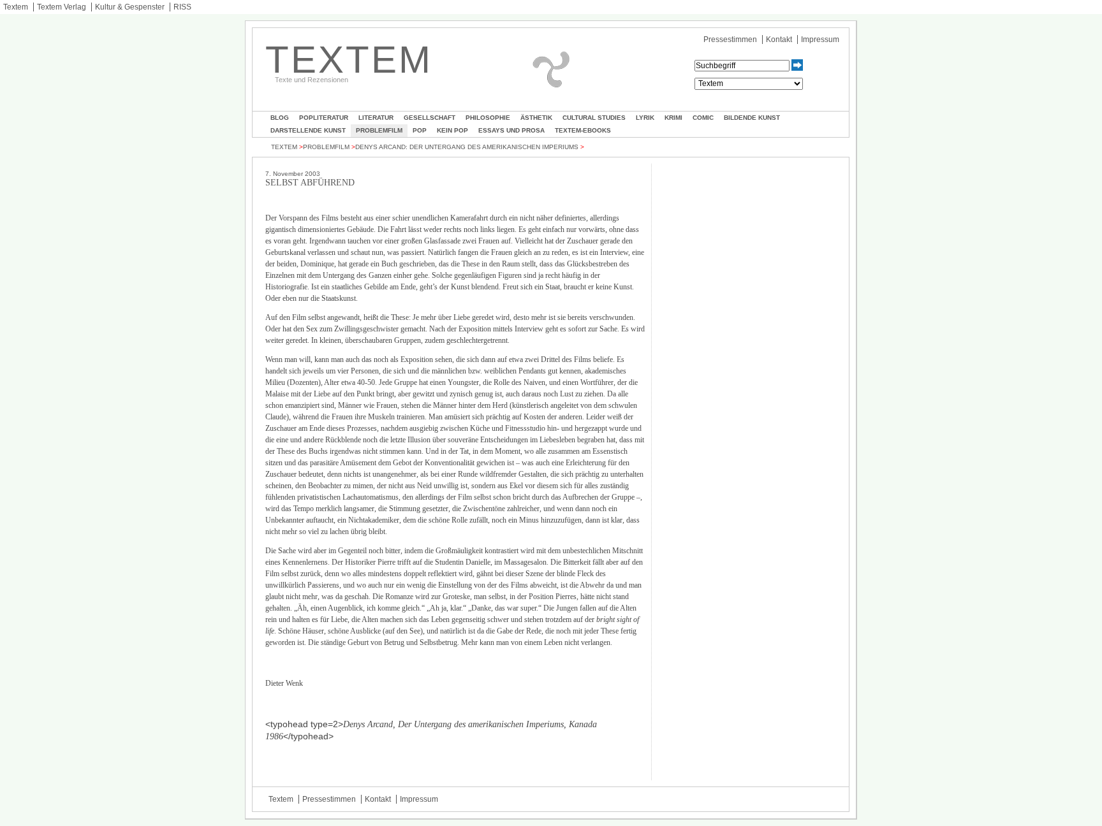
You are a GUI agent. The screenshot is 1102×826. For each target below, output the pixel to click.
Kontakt (779, 39)
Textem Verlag (61, 7)
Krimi (673, 117)
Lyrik (645, 117)
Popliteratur (323, 117)
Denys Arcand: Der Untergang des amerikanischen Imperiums (466, 146)
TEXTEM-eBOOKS (583, 130)
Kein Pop (452, 130)
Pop (420, 130)
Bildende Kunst (752, 117)
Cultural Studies (594, 117)
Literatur (375, 117)
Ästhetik (536, 117)
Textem (15, 7)
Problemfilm (379, 130)
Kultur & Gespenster (130, 7)
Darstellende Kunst (308, 130)
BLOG (279, 117)
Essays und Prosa (511, 130)
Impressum (820, 39)
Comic (703, 117)
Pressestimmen (730, 39)
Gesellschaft (429, 117)
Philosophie (488, 117)
